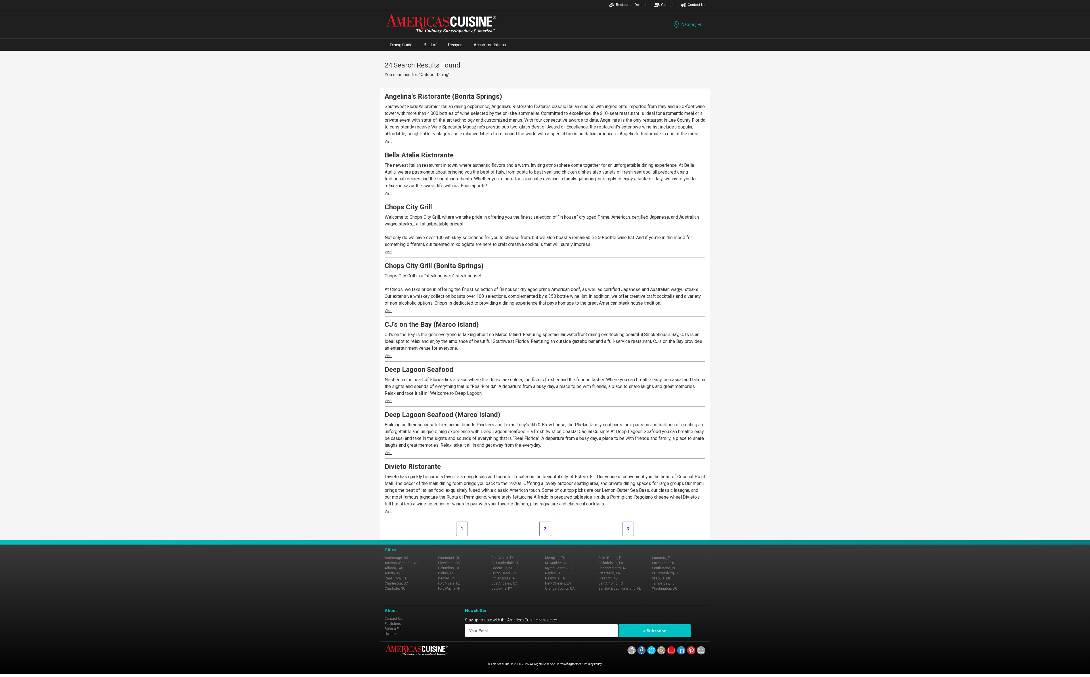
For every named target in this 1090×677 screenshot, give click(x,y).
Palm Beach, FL (610, 558)
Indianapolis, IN (503, 578)
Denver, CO (446, 578)
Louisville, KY (502, 588)
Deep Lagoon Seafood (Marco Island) (442, 415)
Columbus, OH (449, 568)
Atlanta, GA (393, 568)
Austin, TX (393, 573)
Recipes (455, 45)
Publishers (393, 624)
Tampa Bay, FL (663, 583)
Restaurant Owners (631, 5)
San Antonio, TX (610, 583)
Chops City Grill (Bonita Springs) (434, 266)
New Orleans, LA (558, 583)
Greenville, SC (502, 568)
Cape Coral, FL (396, 578)
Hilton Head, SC (504, 573)
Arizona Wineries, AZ (401, 563)
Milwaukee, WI (556, 563)
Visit (388, 142)
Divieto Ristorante (413, 467)
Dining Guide (401, 45)
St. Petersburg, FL (665, 573)
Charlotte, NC (395, 588)
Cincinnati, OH (449, 558)
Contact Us (696, 5)
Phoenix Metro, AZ (612, 568)
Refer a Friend (395, 629)
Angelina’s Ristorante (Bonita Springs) (443, 96)
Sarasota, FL (661, 558)
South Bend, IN (663, 568)
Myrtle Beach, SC (558, 568)
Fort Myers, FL (449, 583)
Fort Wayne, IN (449, 588)
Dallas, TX (446, 573)
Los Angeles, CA (504, 583)
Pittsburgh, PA (609, 573)
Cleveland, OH (449, 563)
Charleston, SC (396, 583)
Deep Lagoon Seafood (419, 370)
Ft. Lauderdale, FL (505, 563)
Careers (667, 5)
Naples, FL (692, 24)
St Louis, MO (662, 578)
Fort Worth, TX (503, 558)
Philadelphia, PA (610, 563)
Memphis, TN (555, 558)
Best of (430, 45)
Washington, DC (664, 588)
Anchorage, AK (396, 558)
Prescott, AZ (608, 578)
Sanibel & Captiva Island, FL (619, 588)
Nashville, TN (555, 578)
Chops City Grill (408, 207)
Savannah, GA (663, 563)
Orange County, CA (560, 588)
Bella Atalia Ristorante (419, 155)
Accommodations (490, 45)
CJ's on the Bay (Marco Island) (432, 324)
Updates (391, 634)
